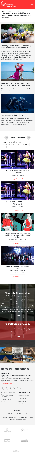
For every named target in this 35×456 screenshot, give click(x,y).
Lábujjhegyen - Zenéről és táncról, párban (17, 236)
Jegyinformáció (22, 398)
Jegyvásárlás (16, 179)
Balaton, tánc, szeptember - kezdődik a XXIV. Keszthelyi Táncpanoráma (17, 84)
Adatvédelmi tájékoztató (8, 392)
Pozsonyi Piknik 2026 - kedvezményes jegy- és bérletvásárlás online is (17, 47)
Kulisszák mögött (17, 270)
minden (4, 142)
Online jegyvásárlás (23, 395)
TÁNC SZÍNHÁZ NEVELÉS (8, 144)
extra (4, 147)
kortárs (11, 142)
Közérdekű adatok (6, 399)
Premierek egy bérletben (12, 115)
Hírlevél (20, 404)
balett (19, 144)
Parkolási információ (6, 383)
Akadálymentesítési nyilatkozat (6, 402)
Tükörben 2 (17, 173)
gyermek (18, 142)
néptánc (26, 144)
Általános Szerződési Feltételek (7, 396)
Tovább (17, 315)
